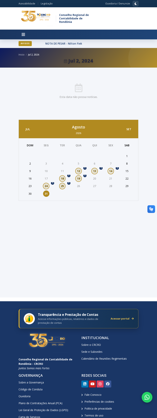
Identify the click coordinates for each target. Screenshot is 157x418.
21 (110, 178)
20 (94, 178)
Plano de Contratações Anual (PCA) (40, 403)
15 (126, 171)
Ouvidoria (24, 396)
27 (94, 186)
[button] (23, 34)
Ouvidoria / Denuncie (117, 3)
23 (30, 186)
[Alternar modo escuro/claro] (135, 3)
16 (30, 178)
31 (46, 193)
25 (63, 185)
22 (126, 178)
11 (62, 171)
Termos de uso (93, 415)
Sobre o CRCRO (91, 345)
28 (110, 186)
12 (79, 170)
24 (47, 185)
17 (46, 178)
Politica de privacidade (98, 408)
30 (30, 193)
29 (126, 186)
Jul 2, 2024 (33, 54)
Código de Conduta (31, 389)
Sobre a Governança (31, 382)
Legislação (47, 3)
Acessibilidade (27, 3)
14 (111, 170)
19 (79, 177)
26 (78, 186)
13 (95, 170)
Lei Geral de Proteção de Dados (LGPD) (43, 410)
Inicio (22, 54)
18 (63, 177)
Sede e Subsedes (91, 351)
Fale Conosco (92, 394)
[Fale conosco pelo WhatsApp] (147, 397)
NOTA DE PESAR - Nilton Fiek (62, 43)
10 (46, 171)
